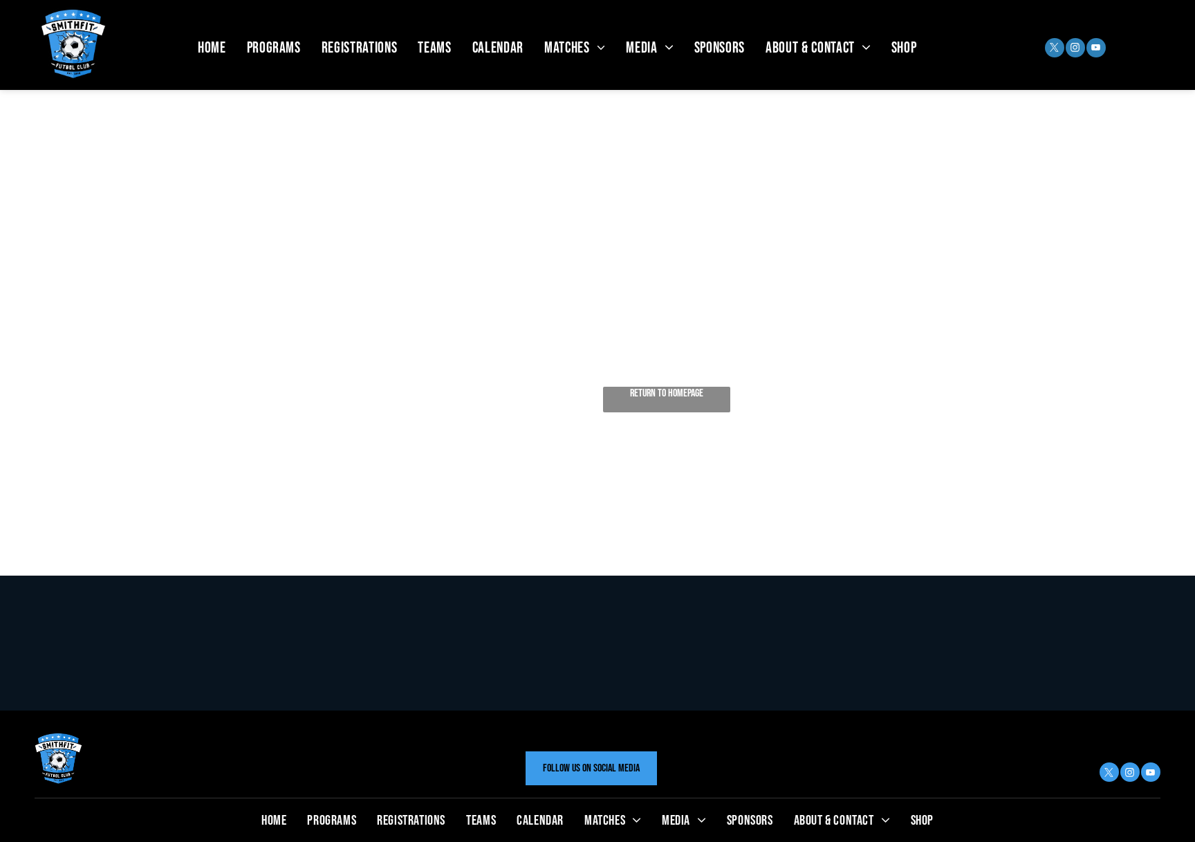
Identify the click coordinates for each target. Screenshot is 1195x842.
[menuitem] (212, 48)
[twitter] (1054, 49)
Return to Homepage (666, 393)
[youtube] (1096, 49)
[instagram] (1075, 49)
